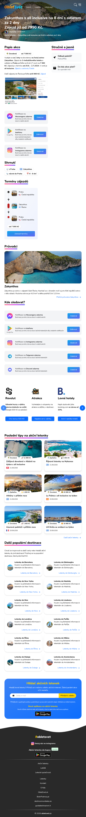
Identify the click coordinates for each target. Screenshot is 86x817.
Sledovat (40, 151)
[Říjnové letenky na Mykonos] (63, 449)
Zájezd (43, 74)
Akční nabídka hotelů (69, 419)
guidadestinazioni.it (43, 805)
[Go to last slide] (3, 408)
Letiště (43, 768)
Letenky (38, 7)
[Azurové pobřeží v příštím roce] (23, 515)
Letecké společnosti (43, 772)
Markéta (12, 32)
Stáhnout (39, 134)
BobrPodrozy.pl (43, 796)
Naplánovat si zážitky (43, 419)
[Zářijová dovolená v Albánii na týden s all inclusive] (23, 449)
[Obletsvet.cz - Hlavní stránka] (13, 5)
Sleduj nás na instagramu (45, 743)
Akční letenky (43, 763)
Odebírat (40, 117)
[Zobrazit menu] (80, 5)
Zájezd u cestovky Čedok (24, 68)
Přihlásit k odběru (67, 695)
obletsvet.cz (46, 813)
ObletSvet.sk (43, 792)
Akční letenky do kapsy (43, 750)
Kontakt (43, 783)
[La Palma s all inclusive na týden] (63, 483)
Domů (28, 7)
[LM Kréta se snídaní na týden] (63, 515)
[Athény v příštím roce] (23, 483)
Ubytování (49, 7)
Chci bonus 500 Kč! (17, 419)
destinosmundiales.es (43, 801)
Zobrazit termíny (21, 234)
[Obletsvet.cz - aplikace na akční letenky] (43, 713)
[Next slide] (82, 408)
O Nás (43, 788)
